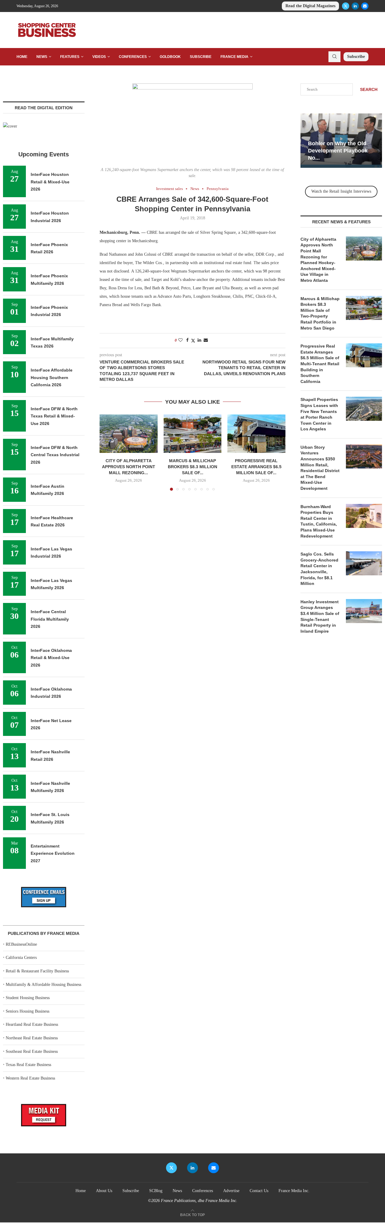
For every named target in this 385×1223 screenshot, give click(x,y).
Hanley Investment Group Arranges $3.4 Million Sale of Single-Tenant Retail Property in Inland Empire (319, 616)
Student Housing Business (28, 998)
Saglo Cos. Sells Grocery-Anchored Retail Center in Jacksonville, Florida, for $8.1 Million (319, 569)
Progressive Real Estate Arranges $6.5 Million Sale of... (256, 467)
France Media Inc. (294, 1190)
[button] (108, 452)
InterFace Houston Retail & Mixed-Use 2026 (50, 181)
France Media (234, 57)
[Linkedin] (355, 6)
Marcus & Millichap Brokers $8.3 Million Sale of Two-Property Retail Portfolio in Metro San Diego (320, 313)
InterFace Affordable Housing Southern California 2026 (51, 377)
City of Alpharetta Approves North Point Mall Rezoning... (128, 467)
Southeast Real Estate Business (32, 1051)
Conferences (133, 57)
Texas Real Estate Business (28, 1064)
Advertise (231, 1190)
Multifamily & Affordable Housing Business (43, 984)
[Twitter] (345, 6)
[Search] (334, 56)
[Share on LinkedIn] (199, 340)
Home (22, 57)
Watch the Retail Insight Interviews (341, 191)
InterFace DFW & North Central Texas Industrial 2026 (55, 455)
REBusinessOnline (21, 944)
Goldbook (170, 57)
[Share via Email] (206, 340)
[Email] (364, 6)
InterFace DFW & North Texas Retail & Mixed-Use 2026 (54, 416)
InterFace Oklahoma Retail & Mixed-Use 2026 (51, 657)
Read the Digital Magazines (310, 6)
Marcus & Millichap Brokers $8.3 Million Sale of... (192, 467)
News (41, 57)
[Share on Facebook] (187, 340)
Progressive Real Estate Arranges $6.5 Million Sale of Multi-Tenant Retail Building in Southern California (319, 364)
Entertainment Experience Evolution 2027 (53, 853)
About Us (104, 1190)
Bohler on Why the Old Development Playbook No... (338, 150)
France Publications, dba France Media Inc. (199, 1200)
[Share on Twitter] (193, 340)
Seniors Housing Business (27, 1011)
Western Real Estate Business (30, 1078)
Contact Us (259, 1190)
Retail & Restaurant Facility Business (37, 971)
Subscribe (200, 57)
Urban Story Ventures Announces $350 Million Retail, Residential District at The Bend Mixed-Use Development (320, 468)
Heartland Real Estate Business (32, 1024)
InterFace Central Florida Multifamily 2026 (50, 619)
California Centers (21, 957)
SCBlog (155, 1190)
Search (368, 89)
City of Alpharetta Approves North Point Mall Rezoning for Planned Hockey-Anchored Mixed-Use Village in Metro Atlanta (318, 260)
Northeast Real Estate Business (32, 1038)
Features (69, 57)
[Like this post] (180, 340)
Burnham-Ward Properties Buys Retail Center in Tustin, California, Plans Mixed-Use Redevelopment (318, 521)
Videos (99, 57)
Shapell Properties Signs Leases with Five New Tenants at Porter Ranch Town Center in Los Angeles (319, 414)
